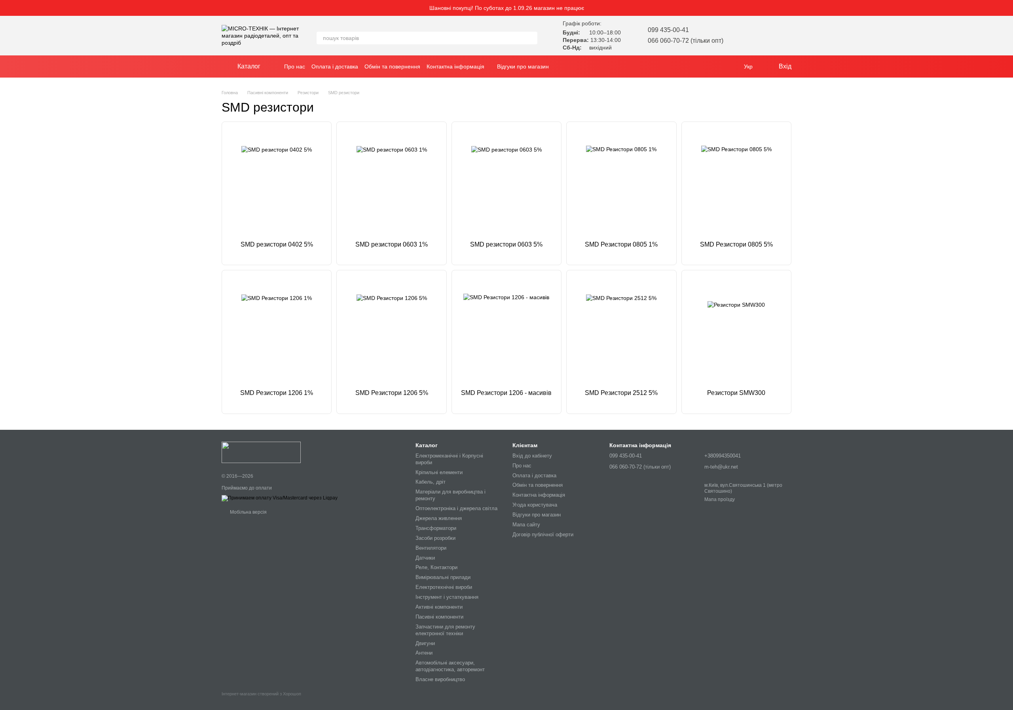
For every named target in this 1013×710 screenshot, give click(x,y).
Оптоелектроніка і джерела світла (456, 508)
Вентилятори (430, 548)
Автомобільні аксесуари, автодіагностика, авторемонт (450, 666)
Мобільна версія (248, 512)
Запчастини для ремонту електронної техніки (445, 630)
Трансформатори (435, 528)
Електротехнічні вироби (443, 587)
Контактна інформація (455, 66)
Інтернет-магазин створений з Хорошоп (261, 693)
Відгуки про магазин (523, 66)
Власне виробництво (440, 679)
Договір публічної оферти (542, 534)
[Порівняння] (764, 35)
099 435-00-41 (668, 30)
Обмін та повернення (392, 66)
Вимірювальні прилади (442, 577)
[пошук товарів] (531, 38)
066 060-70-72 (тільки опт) (685, 40)
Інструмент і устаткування (446, 597)
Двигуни (425, 643)
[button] (1006, 8)
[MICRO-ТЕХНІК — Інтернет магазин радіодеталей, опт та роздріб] (261, 452)
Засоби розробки (435, 538)
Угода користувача (534, 505)
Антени (424, 653)
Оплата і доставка (334, 66)
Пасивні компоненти (439, 617)
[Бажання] (744, 35)
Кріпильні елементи (439, 472)
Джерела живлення (438, 518)
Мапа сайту (526, 525)
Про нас (294, 66)
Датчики (425, 558)
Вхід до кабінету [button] (532, 456)
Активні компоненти (439, 607)
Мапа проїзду (719, 499)
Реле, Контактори (436, 567)
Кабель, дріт (430, 482)
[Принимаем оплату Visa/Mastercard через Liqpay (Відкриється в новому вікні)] (280, 498)
